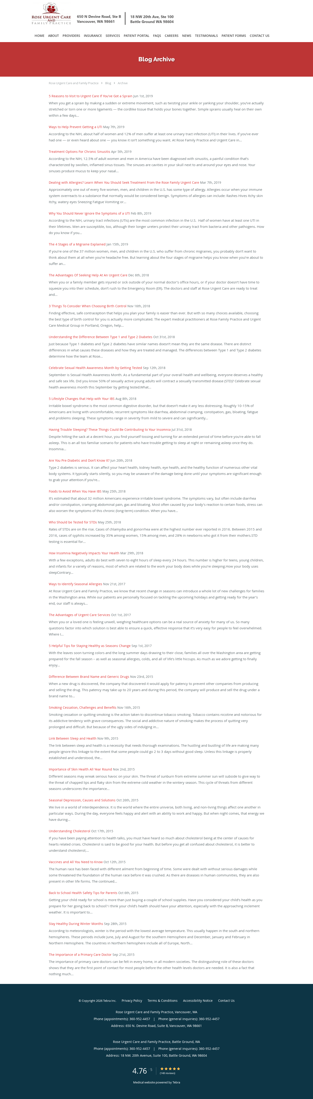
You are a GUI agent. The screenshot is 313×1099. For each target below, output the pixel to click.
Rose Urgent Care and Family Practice (74, 83)
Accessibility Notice (198, 1000)
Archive (123, 83)
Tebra (176, 1082)
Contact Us (226, 1000)
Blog (108, 83)
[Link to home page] (96, 14)
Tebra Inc (109, 1001)
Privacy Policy (132, 1000)
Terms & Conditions (163, 1000)
